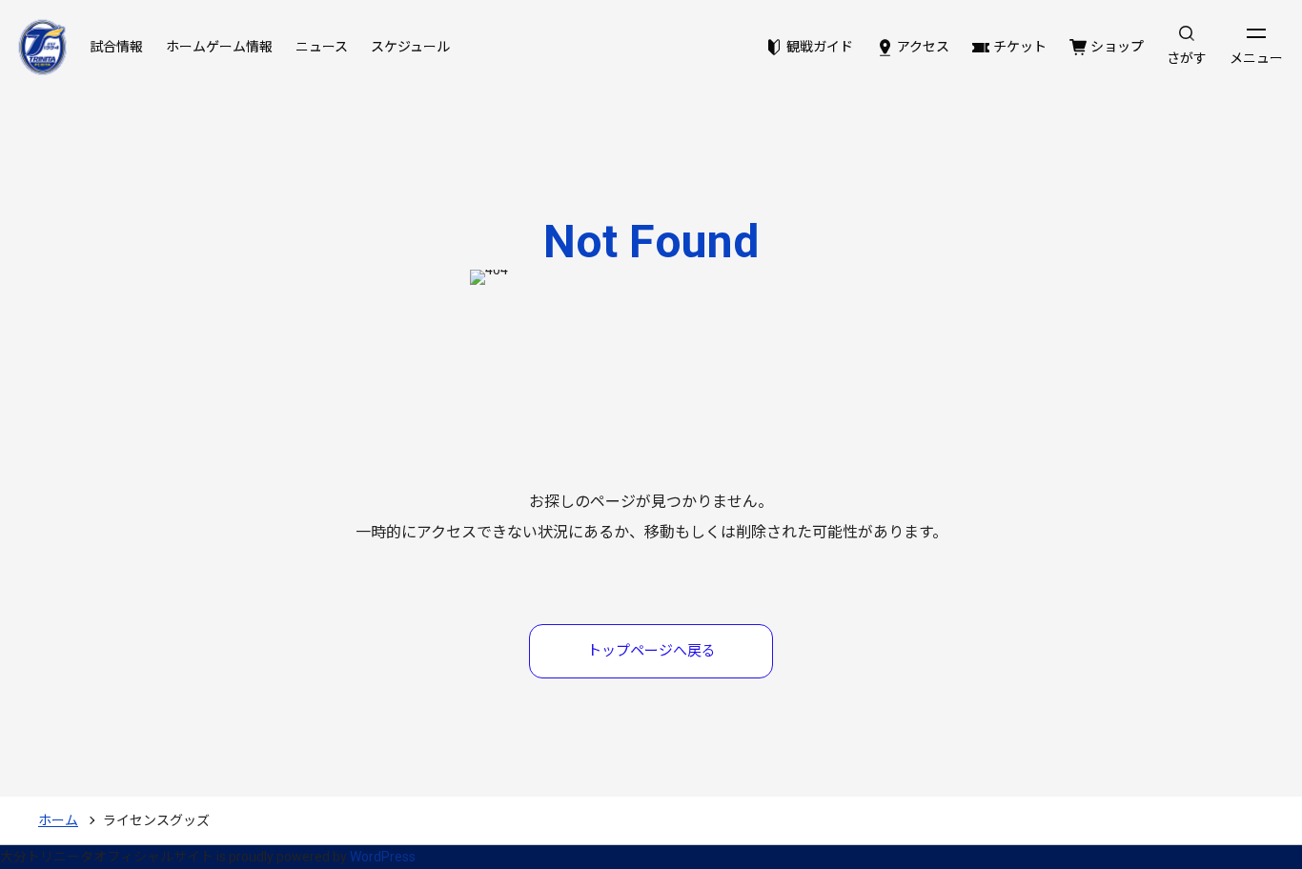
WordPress (383, 856)
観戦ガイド (819, 46)
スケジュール (410, 46)
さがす (1187, 58)
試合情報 (116, 46)
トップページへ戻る (651, 650)
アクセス (923, 46)
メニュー (1256, 58)
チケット (1020, 46)
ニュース (321, 46)
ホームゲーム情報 (219, 46)
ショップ (1117, 46)
